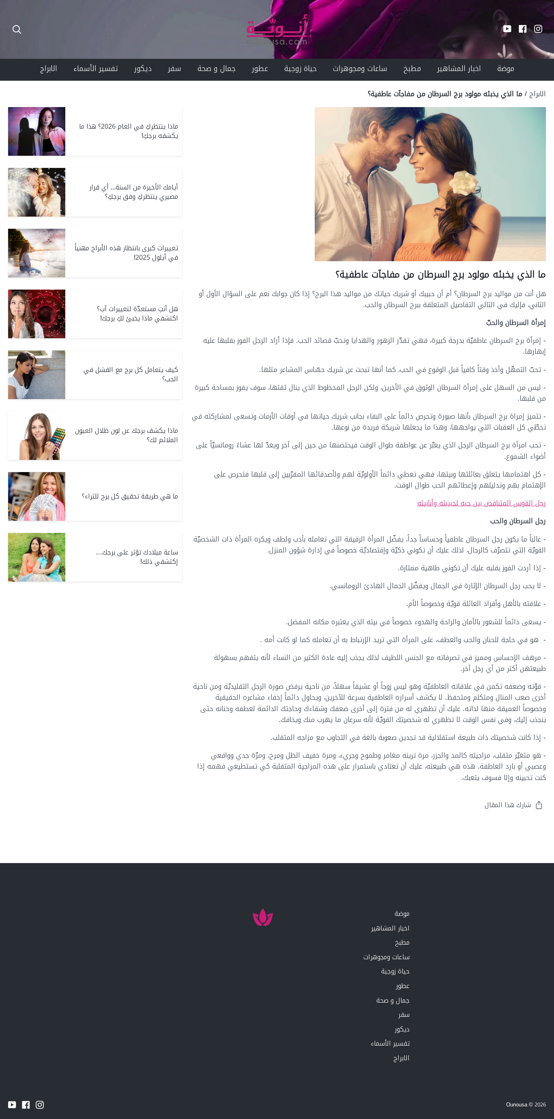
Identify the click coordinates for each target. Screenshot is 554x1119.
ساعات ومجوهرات (386, 957)
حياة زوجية (395, 971)
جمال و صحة (393, 1000)
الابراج (537, 93)
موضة (402, 913)
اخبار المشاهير (390, 928)
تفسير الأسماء (390, 1043)
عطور (403, 985)
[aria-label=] (17, 29)
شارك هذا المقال (508, 805)
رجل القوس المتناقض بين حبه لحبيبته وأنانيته (481, 502)
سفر (404, 1014)
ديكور (402, 1029)
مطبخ (402, 942)
